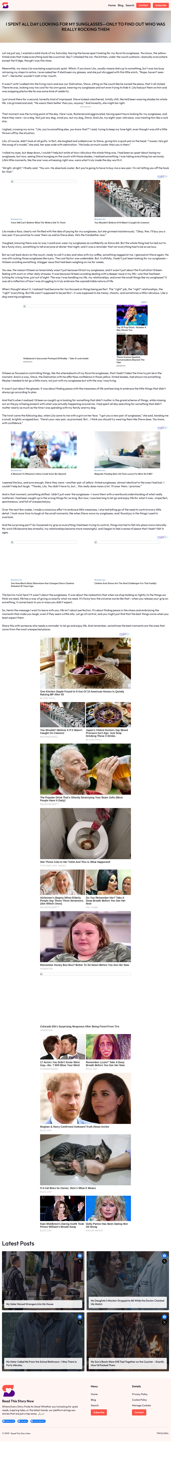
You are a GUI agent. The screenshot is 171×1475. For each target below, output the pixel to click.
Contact (143, 5)
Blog (93, 1399)
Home (94, 1394)
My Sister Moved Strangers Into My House (29, 1304)
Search (95, 1405)
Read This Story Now (18, 1401)
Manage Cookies (141, 1405)
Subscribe (160, 5)
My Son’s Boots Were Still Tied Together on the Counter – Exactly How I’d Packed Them (127, 1363)
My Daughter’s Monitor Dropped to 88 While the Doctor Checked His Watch (127, 1302)
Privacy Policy (140, 1394)
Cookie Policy (139, 1399)
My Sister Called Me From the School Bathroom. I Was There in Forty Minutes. (41, 1363)
